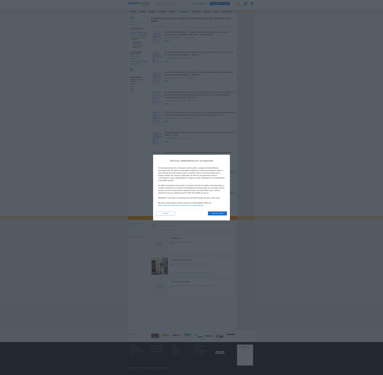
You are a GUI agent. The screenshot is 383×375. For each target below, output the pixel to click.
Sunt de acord (217, 213)
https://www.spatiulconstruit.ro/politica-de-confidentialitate (180, 205)
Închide (165, 213)
